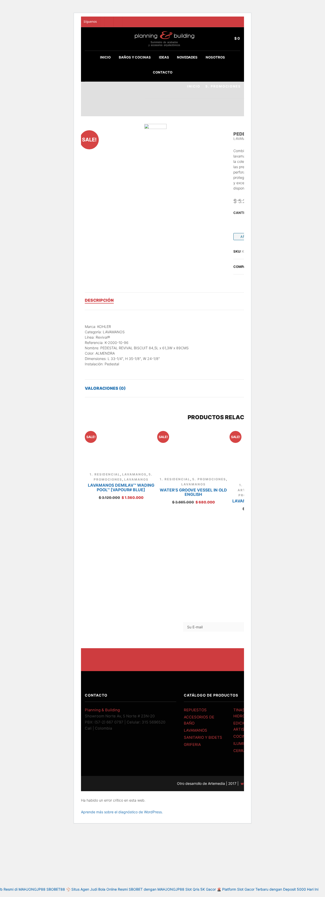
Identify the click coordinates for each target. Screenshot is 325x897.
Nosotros (215, 57)
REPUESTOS (195, 709)
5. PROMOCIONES (223, 86)
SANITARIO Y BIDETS (203, 737)
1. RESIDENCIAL (105, 474)
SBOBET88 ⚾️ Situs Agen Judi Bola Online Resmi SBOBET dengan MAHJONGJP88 (115, 889)
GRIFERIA (192, 744)
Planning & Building (102, 709)
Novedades (187, 57)
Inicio (105, 57)
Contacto (162, 72)
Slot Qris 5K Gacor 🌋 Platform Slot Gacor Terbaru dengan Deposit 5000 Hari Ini (251, 889)
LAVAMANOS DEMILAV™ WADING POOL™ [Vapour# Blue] (121, 487)
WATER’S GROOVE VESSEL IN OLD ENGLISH (193, 492)
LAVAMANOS (134, 474)
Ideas (164, 57)
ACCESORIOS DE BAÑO (199, 720)
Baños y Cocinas (135, 57)
